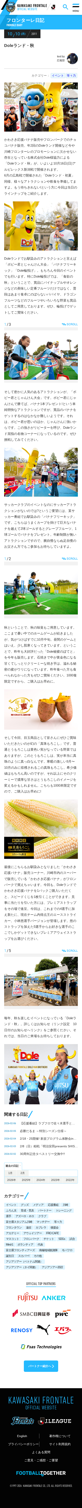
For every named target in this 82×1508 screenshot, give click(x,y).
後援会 (54, 1227)
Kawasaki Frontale (32, 7)
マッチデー (43, 1221)
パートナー (44, 1210)
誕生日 (10, 1256)
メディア (38, 1204)
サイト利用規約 (60, 1444)
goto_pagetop (72, 1456)
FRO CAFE (52, 1233)
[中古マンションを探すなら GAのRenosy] (22, 1328)
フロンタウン (14, 1227)
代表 (40, 1244)
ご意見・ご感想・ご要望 (41, 1460)
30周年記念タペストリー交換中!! (42, 1154)
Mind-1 (9, 1244)
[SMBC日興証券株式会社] (31, 1311)
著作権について (60, 1436)
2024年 (41, 1180)
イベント (58, 75)
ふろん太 (11, 1210)
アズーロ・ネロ (25, 1216)
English (22, 1436)
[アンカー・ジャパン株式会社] (53, 1295)
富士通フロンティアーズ (20, 1250)
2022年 (70, 1180)
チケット (49, 1238)
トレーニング (64, 1210)
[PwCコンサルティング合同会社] (62, 1311)
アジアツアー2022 (52, 1267)
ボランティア (25, 1244)
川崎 (65, 1204)
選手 (8, 1216)
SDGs (61, 1238)
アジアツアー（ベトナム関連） (24, 1261)
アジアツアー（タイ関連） (21, 1267)
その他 (38, 1256)
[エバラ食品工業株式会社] (62, 1328)
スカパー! (23, 1256)
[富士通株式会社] (27, 1295)
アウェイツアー (32, 1233)
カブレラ (41, 1227)
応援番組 (53, 1204)
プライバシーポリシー (23, 1444)
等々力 (71, 75)
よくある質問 (41, 1452)
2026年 (11, 1180)
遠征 (28, 1227)
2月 (23, 1173)
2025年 (26, 1180)
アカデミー (12, 1233)
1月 (10, 1173)
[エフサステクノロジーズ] (41, 1344)
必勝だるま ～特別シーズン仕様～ (43, 1131)
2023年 (55, 1180)
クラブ (42, 1216)
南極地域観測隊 (48, 1250)
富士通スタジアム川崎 (19, 1221)
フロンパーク (31, 1238)
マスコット (12, 1238)
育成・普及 (27, 1210)
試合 (72, 1238)
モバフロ (67, 1250)
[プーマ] (43, 1328)
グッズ (25, 1204)
